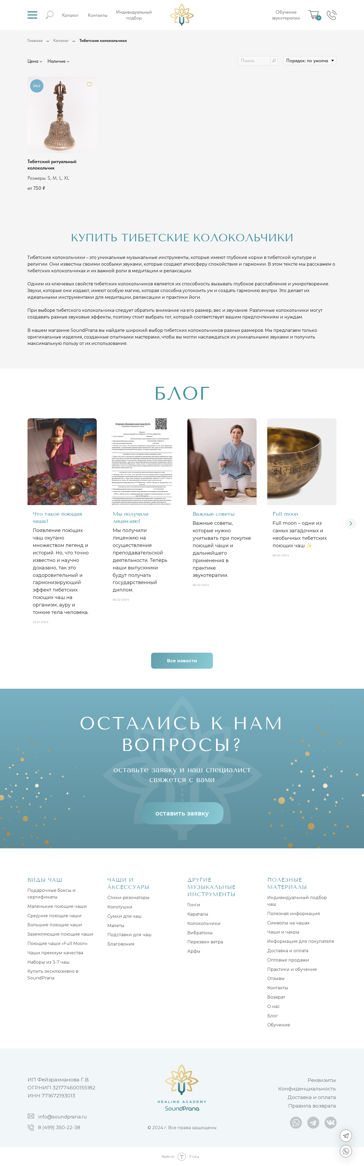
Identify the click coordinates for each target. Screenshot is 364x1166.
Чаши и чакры (283, 932)
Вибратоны (200, 932)
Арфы (193, 951)
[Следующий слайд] (350, 523)
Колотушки (119, 906)
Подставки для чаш (129, 934)
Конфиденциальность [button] (307, 1089)
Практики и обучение (292, 969)
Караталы (197, 914)
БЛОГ (182, 393)
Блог (272, 1015)
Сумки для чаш (124, 916)
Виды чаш (45, 880)
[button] (32, 15)
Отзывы (276, 978)
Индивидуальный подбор (134, 15)
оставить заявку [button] (182, 813)
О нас (273, 1006)
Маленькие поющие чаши (57, 906)
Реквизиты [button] (322, 1080)
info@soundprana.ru (62, 1117)
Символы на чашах (288, 922)
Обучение (278, 1024)
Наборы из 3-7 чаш (48, 962)
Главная (35, 40)
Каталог (70, 15)
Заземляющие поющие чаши (60, 934)
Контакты (97, 15)
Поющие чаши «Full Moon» (57, 943)
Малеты (115, 925)
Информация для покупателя (300, 941)
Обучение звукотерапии (286, 15)
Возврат (276, 997)
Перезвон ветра (205, 941)
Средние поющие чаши (54, 915)
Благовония (121, 944)
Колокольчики (204, 923)
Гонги (193, 904)
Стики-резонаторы (128, 897)
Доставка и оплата (287, 950)
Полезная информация (293, 913)
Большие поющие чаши (54, 924)
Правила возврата (312, 1106)
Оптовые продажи (288, 960)
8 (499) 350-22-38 (59, 1127)
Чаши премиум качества (55, 952)
